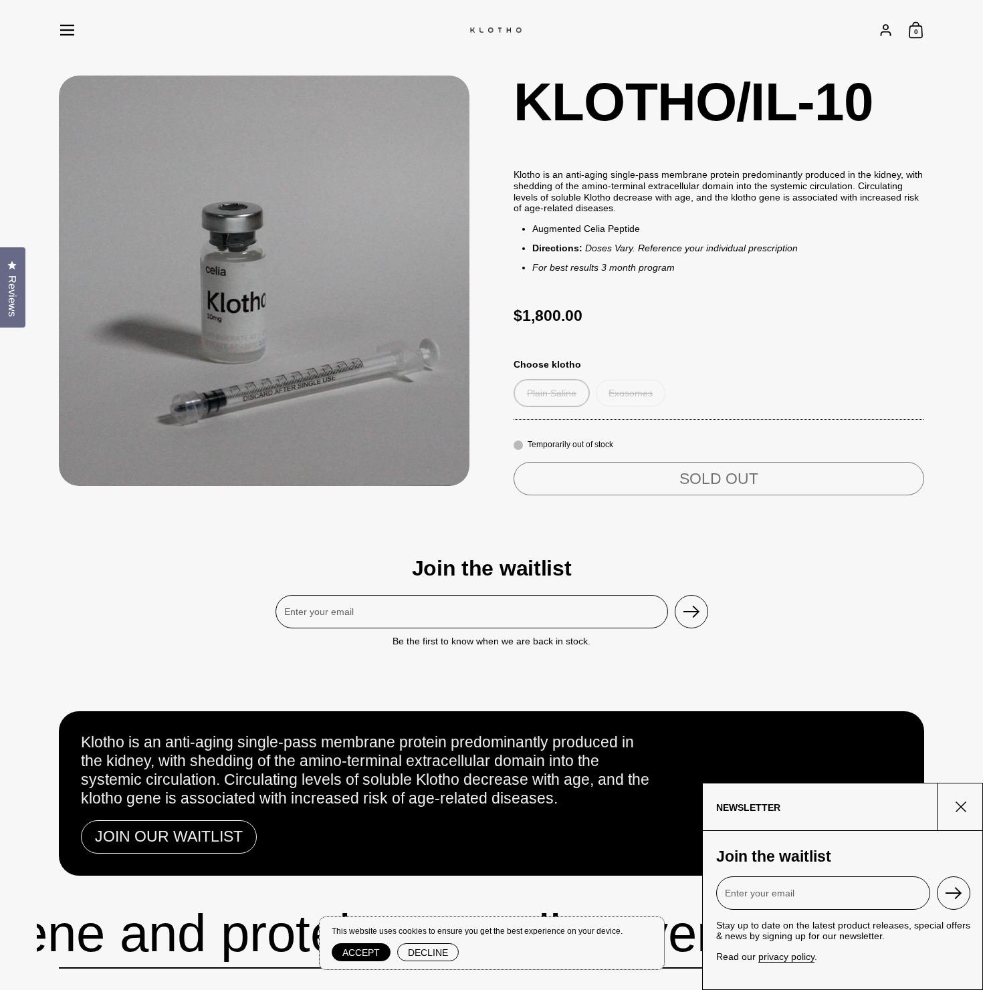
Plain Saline (551, 393)
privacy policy (786, 956)
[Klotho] (495, 30)
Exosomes (631, 393)
